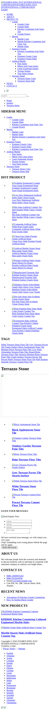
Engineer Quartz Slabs (27, 59)
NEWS (10, 83)
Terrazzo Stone (18, 76)
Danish (10, 663)
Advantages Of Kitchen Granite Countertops (26, 597)
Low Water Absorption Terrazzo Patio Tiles (21, 350)
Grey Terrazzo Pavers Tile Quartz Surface (26, 474)
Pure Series (22, 64)
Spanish (10, 693)
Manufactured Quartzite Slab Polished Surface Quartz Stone (25, 278)
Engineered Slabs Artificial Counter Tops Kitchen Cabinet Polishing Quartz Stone (27, 330)
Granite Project (23, 34)
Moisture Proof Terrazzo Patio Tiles (16, 349)
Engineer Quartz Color (27, 56)
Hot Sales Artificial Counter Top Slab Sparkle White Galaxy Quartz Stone (27, 217)
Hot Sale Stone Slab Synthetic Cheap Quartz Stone (25, 302)
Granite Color (23, 24)
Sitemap (21, 648)
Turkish (10, 698)
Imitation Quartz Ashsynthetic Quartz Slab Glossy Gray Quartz (26, 290)
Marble (15, 36)
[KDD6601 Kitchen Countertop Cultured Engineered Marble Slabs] (24, 614)
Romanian (11, 688)
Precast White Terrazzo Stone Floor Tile (18, 359)
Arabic (9, 658)
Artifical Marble (19, 61)
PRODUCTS (12, 19)
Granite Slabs (23, 27)
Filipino (10, 668)
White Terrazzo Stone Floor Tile (15, 344)
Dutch (9, 665)
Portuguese (11, 685)
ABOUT (10, 17)
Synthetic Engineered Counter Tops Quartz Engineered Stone (25, 189)
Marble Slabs (23, 46)
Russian (10, 690)
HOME (10, 14)
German (10, 670)
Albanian (10, 656)
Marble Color (23, 39)
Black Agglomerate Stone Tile (31, 347)
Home (9, 100)
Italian (9, 680)
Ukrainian (11, 700)
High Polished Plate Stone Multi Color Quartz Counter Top (26, 314)
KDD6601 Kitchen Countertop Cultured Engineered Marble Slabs (23, 621)
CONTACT (12, 86)
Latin (9, 683)
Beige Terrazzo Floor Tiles (26, 459)
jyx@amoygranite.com (22, 581)
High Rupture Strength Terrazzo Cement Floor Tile (24, 360)
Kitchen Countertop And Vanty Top (27, 124)
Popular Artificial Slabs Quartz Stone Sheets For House (25, 266)
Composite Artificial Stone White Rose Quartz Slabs (26, 230)
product (10, 103)
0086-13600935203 (15, 576)
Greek (9, 673)
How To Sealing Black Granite (20, 600)
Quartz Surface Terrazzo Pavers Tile (26, 357)
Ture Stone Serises (25, 73)
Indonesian (11, 678)
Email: (9, 581)
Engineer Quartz (19, 49)
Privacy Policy (9, 648)
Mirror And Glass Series (27, 66)
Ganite (15, 22)
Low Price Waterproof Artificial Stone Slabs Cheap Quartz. (25, 201)
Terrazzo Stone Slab (26, 81)
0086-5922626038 (14, 578)
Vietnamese (11, 702)
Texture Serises (23, 71)
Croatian (10, 661)
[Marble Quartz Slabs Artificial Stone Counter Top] (23, 627)
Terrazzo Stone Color (26, 78)
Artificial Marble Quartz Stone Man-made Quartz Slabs (25, 254)
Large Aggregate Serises (27, 68)
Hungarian (11, 675)
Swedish (10, 695)
